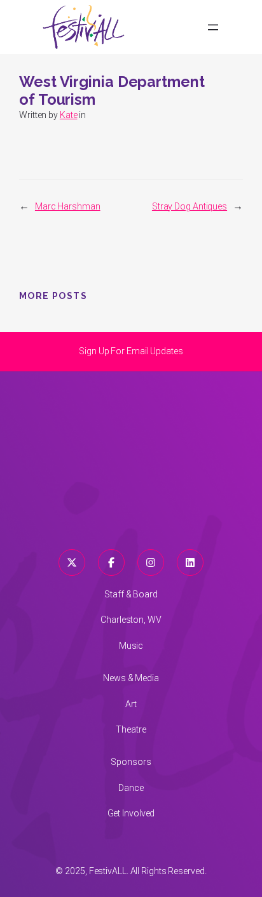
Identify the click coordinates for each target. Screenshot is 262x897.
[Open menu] (213, 27)
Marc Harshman (67, 206)
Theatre (131, 729)
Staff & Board (131, 594)
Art (131, 704)
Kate (69, 115)
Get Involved (131, 813)
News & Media (131, 678)
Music (131, 646)
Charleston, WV (131, 620)
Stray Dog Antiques (189, 206)
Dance (131, 788)
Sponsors (131, 762)
